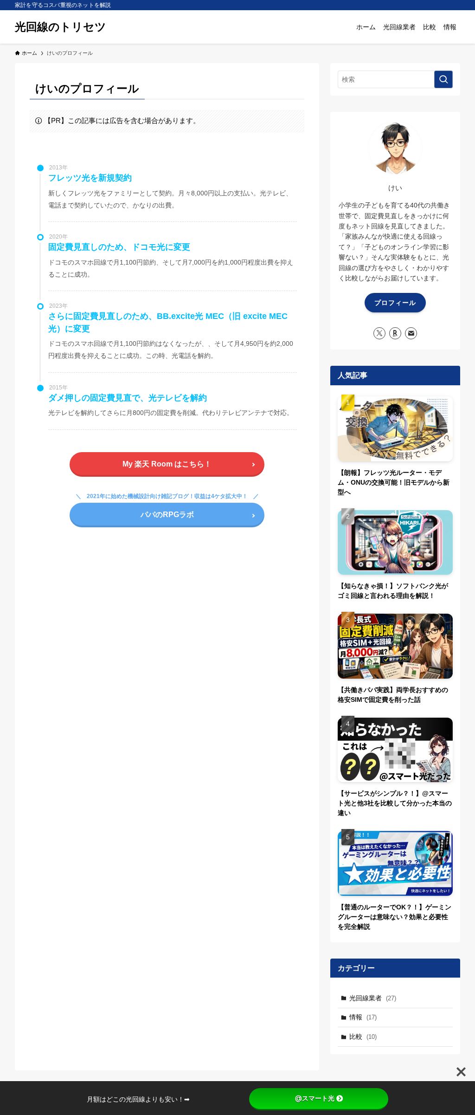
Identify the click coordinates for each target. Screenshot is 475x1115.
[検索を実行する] (443, 79)
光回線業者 (372, 998)
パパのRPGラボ (167, 515)
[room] (395, 333)
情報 (363, 1017)
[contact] (411, 333)
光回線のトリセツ (60, 26)
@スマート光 (314, 1098)
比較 (363, 1036)
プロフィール (395, 302)
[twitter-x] (379, 333)
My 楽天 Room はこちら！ (167, 464)
